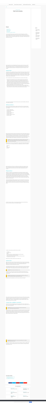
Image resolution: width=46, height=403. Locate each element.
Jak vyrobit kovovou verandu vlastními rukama (38, 33)
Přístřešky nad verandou (25, 396)
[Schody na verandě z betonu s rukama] (34, 36)
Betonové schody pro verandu (38, 30)
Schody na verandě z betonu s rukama (38, 36)
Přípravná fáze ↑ (9, 170)
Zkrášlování (33, 4)
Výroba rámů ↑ (9, 260)
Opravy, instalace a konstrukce (18, 4)
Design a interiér (11, 4)
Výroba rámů (8, 31)
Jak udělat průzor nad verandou (10, 378)
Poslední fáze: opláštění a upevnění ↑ (14, 302)
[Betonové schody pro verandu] (34, 30)
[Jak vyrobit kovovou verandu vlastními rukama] (34, 33)
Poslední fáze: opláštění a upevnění (11, 32)
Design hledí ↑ (9, 70)
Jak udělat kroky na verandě (26, 392)
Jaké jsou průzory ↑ (10, 104)
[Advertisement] (18, 19)
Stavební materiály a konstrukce (27, 4)
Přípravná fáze (8, 30)
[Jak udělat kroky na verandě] (34, 39)
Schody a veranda (18, 9)
